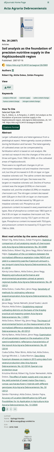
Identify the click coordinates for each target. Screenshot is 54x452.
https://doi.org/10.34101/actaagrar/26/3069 (27, 65)
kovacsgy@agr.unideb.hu (24, 421)
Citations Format (11, 127)
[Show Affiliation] (13, 70)
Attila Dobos (20, 75)
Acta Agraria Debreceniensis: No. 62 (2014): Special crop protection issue (22, 366)
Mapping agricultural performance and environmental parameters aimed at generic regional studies (23, 278)
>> (15, 409)
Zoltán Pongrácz (35, 75)
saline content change (41, 98)
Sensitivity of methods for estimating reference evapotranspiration (26, 292)
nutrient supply (25, 98)
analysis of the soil (9, 98)
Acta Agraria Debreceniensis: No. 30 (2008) (27, 246)
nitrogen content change (31, 101)
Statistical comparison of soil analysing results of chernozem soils (26, 243)
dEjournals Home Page (15, 2)
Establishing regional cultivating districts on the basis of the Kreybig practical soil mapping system (24, 310)
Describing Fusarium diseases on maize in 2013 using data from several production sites (27, 359)
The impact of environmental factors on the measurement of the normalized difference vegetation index (26, 324)
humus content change (11, 101)
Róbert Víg (7, 75)
